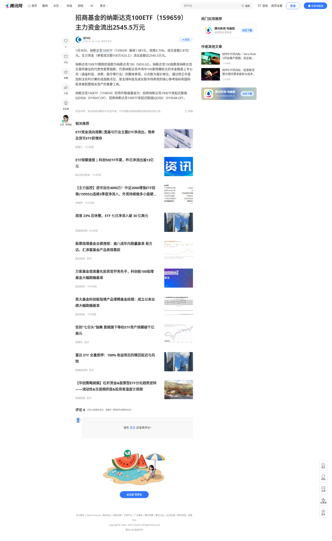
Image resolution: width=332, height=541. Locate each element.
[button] (247, 30)
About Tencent (93, 515)
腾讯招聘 (149, 515)
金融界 (79, 203)
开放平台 (128, 515)
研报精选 (80, 398)
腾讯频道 (182, 515)
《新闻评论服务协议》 (122, 409)
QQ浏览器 (170, 515)
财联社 (79, 342)
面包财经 (80, 258)
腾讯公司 (130, 529)
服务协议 (107, 515)
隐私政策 (117, 515)
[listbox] (134, 260)
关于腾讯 (80, 515)
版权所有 (139, 529)
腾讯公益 (159, 515)
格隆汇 (79, 147)
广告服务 (138, 515)
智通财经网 (81, 230)
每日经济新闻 (82, 175)
